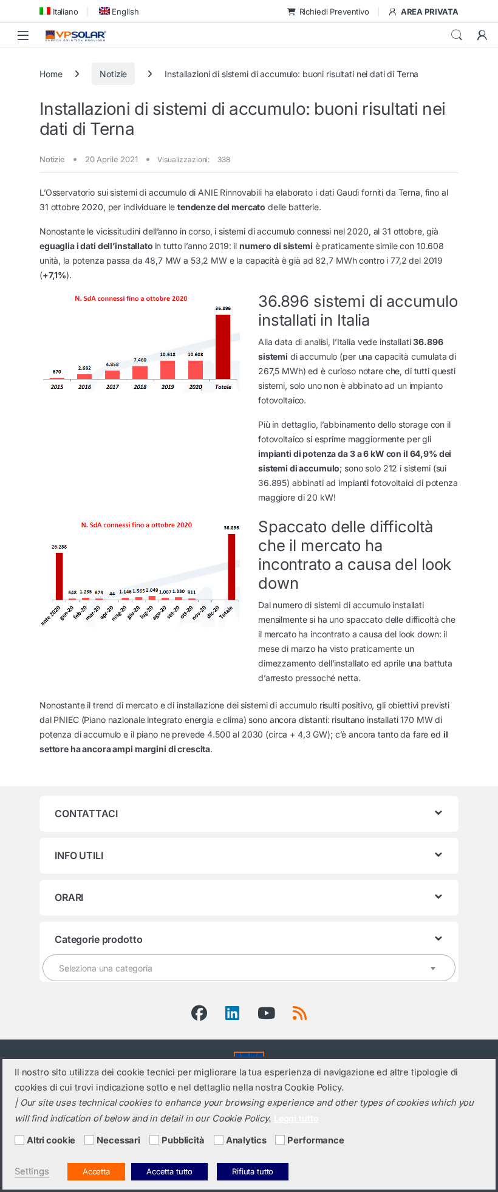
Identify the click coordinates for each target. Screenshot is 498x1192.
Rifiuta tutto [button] (252, 1171)
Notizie (113, 74)
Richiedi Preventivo (334, 11)
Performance (315, 1140)
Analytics (246, 1140)
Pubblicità (183, 1140)
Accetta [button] (96, 1171)
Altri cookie (51, 1140)
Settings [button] (32, 1171)
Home (50, 74)
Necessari (118, 1140)
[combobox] (249, 967)
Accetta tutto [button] (169, 1171)
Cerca (456, 35)
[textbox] (249, 968)
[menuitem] (58, 11)
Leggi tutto (296, 1118)
